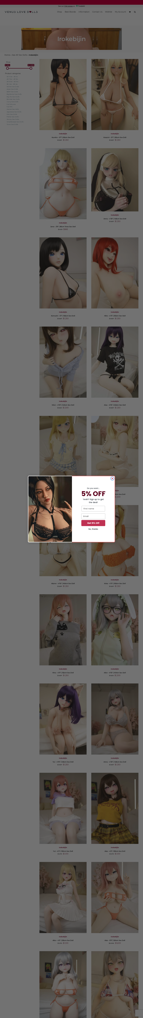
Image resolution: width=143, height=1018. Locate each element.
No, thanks (93, 529)
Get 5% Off (93, 523)
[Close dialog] (112, 478)
